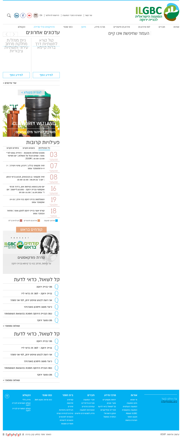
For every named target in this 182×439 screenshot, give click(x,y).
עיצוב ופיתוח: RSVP (170, 434)
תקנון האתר (132, 417)
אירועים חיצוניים (121, 26)
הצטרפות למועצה (87, 410)
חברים (162, 26)
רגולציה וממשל (110, 417)
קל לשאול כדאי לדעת (107, 407)
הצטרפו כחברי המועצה (72, 15)
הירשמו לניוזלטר (52, 15)
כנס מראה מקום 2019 (43, 400)
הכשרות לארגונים (66, 417)
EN (41, 15)
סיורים (70, 407)
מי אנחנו (133, 400)
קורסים (70, 400)
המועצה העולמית (130, 407)
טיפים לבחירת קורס (65, 413)
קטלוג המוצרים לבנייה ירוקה (21, 410)
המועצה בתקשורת (129, 410)
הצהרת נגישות (131, 420)
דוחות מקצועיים (109, 400)
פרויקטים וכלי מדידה (44, 26)
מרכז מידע (99, 26)
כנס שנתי (68, 26)
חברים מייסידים (88, 403)
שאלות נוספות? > (11, 326)
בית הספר (67, 395)
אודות (176, 26)
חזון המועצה (132, 403)
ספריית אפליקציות (108, 410)
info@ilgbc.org (169, 401)
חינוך (83, 26)
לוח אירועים (144, 26)
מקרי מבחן (111, 403)
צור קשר (88, 15)
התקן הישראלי (110, 413)
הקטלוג (21, 26)
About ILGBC (131, 413)
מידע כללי (26, 400)
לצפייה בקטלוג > (31, 92)
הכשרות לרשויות (66, 420)
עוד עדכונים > (9, 83)
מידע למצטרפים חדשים (85, 413)
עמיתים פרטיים (88, 407)
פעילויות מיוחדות (66, 410)
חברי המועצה (89, 400)
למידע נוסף (46, 75)
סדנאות (70, 403)
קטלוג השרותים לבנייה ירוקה (21, 404)
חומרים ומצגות (67, 424)
